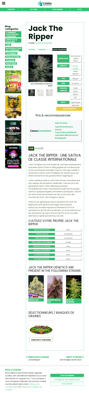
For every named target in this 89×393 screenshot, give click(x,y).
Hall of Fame (61, 123)
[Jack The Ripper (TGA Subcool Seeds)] (40, 68)
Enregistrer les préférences (67, 379)
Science (10, 60)
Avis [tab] (39, 148)
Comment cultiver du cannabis (12, 34)
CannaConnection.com (44, 3)
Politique (11, 63)
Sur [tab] (31, 148)
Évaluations (12, 57)
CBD (8, 45)
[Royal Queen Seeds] (13, 132)
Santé (9, 67)
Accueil (31, 49)
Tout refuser (67, 383)
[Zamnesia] (13, 81)
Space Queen (75, 67)
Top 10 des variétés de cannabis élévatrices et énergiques (66, 135)
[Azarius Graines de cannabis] (13, 106)
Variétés (42, 49)
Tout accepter (67, 375)
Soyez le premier (43, 43)
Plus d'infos (69, 108)
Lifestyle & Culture (11, 40)
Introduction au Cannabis (13, 49)
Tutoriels (11, 53)
